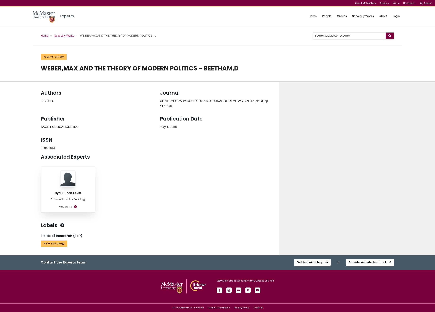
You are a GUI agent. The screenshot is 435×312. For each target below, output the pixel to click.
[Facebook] (219, 290)
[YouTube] (257, 290)
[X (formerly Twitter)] (248, 290)
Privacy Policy (241, 307)
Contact (258, 307)
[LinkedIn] (238, 290)
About (383, 16)
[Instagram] (229, 290)
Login (396, 16)
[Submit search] (390, 36)
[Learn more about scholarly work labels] (62, 225)
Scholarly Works (363, 16)
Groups (342, 16)
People (327, 16)
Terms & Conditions (219, 307)
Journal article (54, 56)
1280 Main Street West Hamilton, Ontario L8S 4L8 (245, 280)
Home (313, 16)
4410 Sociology (54, 243)
